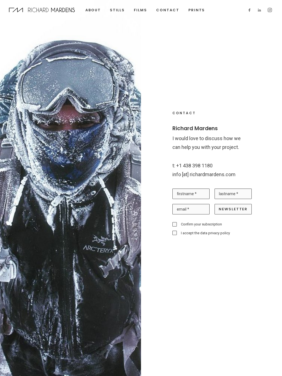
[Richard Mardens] (42, 9)
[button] (250, 10)
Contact (167, 10)
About (93, 10)
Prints (196, 10)
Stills (117, 10)
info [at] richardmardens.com (203, 174)
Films (140, 10)
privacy (213, 233)
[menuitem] (93, 10)
